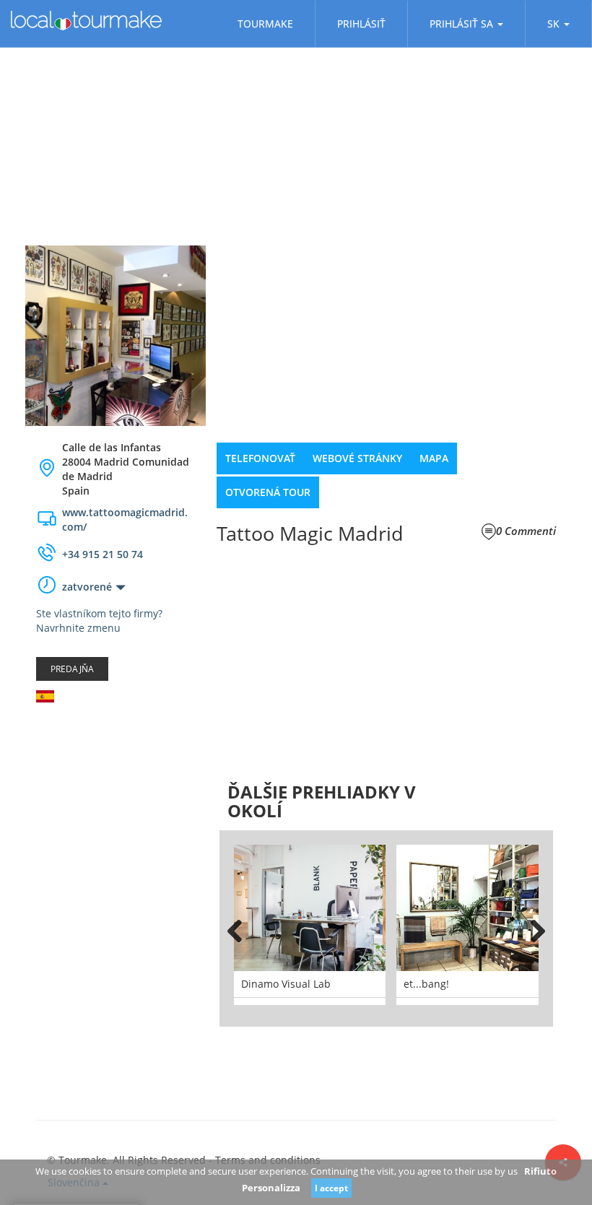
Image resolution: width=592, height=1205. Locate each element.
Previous (241, 928)
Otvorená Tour (267, 492)
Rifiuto (540, 1171)
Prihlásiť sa (461, 23)
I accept (331, 1188)
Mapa (433, 458)
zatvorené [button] (87, 586)
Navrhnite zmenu (78, 628)
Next (531, 928)
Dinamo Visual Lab (286, 984)
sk (553, 23)
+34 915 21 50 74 (102, 554)
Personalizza (271, 1187)
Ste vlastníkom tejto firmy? (99, 613)
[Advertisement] (115, 800)
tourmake (265, 23)
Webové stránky (357, 458)
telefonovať (260, 458)
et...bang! (426, 984)
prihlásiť (361, 23)
